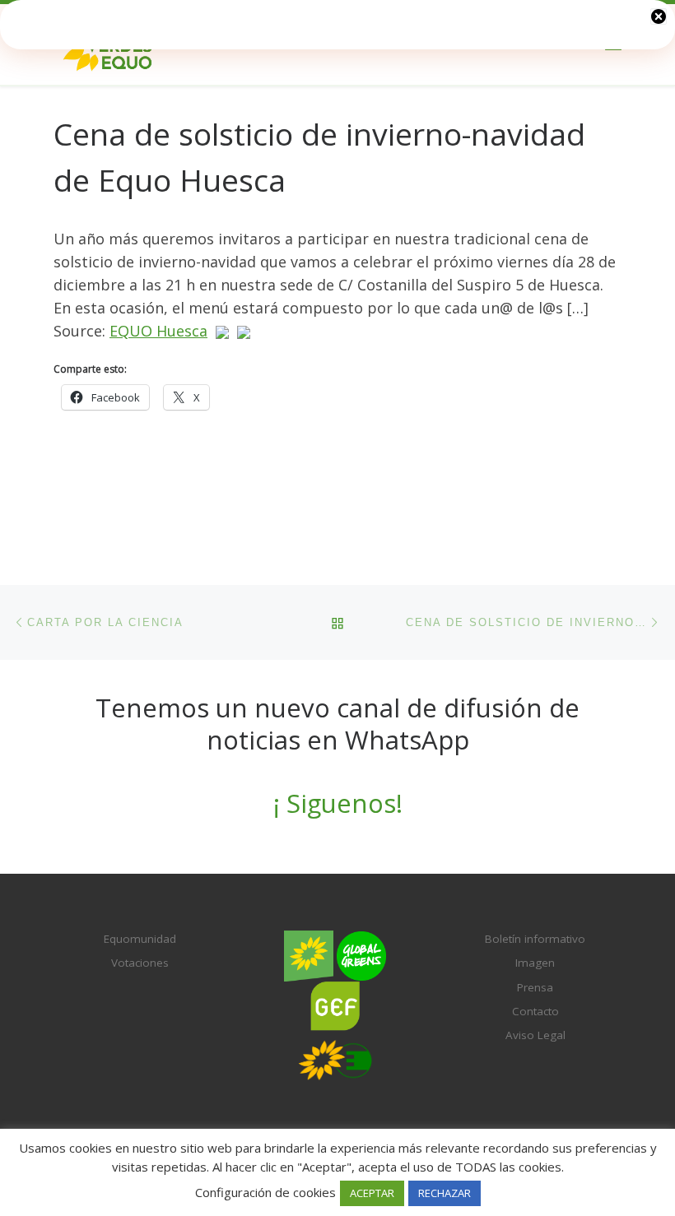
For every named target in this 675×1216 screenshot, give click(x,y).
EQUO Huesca (158, 331)
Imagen (535, 962)
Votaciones (140, 962)
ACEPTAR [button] (372, 1193)
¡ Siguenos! (338, 803)
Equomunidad (140, 938)
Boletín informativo (535, 938)
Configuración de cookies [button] (265, 1192)
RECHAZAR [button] (444, 1193)
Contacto (535, 1011)
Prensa (535, 987)
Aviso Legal (535, 1035)
